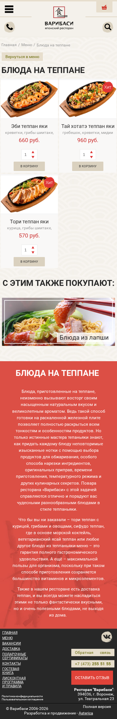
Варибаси (19, 708)
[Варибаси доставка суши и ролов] (59, 17)
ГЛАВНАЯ (10, 633)
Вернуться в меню (22, 56)
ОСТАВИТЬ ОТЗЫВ (92, 677)
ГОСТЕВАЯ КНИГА (10, 671)
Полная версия (97, 706)
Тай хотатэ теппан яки (87, 126)
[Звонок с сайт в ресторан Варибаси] (10, 27)
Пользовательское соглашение (22, 699)
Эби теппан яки (29, 126)
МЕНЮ (7, 638)
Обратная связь (93, 652)
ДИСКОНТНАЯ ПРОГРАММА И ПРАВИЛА (14, 682)
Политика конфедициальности (22, 696)
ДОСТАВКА (11, 649)
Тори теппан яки (29, 221)
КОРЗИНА (104, 11)
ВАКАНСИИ (11, 643)
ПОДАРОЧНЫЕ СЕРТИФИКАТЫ (15, 656)
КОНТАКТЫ (11, 663)
